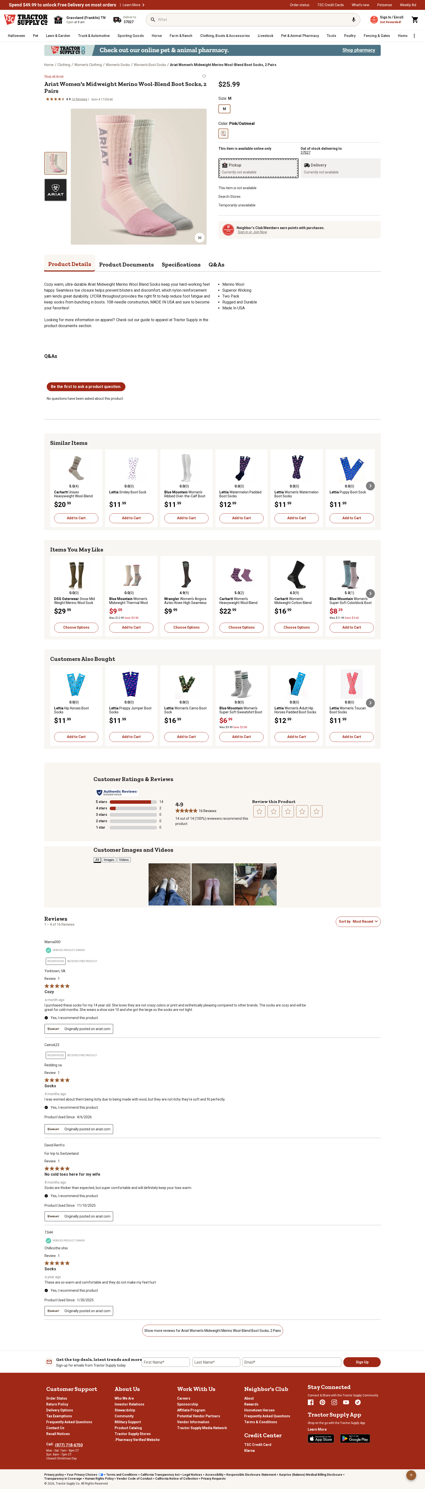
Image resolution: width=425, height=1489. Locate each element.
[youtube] (346, 1402)
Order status (299, 5)
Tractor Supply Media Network (202, 1428)
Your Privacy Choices (82, 1474)
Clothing (64, 65)
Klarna (249, 1451)
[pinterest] (322, 1402)
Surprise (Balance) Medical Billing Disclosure (310, 1474)
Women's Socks (118, 65)
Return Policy (57, 1404)
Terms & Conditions (260, 1422)
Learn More (131, 5)
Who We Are (124, 1398)
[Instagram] (334, 1402)
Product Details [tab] (69, 264)
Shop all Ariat (54, 76)
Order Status (56, 1398)
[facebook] (311, 1402)
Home (49, 65)
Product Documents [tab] (126, 264)
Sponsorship (187, 1404)
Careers (183, 1398)
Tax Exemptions (59, 1416)
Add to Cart (76, 518)
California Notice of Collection (176, 1478)
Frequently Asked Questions (69, 1422)
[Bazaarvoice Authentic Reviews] (117, 792)
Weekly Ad (408, 5)
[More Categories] (414, 36)
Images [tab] (109, 860)
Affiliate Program (191, 1410)
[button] (143, 5)
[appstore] (321, 1438)
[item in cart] (415, 19)
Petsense (384, 5)
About (249, 1398)
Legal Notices (192, 1474)
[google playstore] (355, 1438)
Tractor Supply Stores (133, 1434)
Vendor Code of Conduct (134, 1478)
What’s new (360, 5)
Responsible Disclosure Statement (251, 1474)
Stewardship (125, 1410)
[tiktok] (358, 1402)
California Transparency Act (160, 1474)
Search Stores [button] (229, 197)
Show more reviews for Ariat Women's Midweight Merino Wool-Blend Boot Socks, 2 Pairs (212, 1331)
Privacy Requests (213, 1478)
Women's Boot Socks (150, 65)
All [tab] (97, 860)
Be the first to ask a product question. (86, 386)
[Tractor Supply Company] (26, 19)
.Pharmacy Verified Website (137, 1440)
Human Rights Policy (99, 1478)
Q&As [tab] (217, 264)
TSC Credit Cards (330, 5)
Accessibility (214, 1474)
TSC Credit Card (257, 1445)
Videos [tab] (124, 860)
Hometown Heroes (259, 1410)
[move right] (370, 486)
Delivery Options (59, 1410)
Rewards (251, 1404)
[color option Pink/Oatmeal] (223, 133)
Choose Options (76, 627)
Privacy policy (54, 1474)
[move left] (54, 486)
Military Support (128, 1422)
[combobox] (362, 921)
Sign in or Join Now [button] (252, 232)
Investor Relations (129, 1404)
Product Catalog (128, 1428)
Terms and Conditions (121, 1474)
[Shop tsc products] (212, 50)
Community (124, 1416)
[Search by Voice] (354, 20)
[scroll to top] (411, 1475)
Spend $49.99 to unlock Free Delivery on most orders (62, 4)
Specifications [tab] (181, 264)
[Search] (153, 20)
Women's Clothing (88, 65)
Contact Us (55, 1428)
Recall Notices (58, 1434)
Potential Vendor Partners (198, 1416)
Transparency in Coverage (63, 1478)
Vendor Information (193, 1422)
